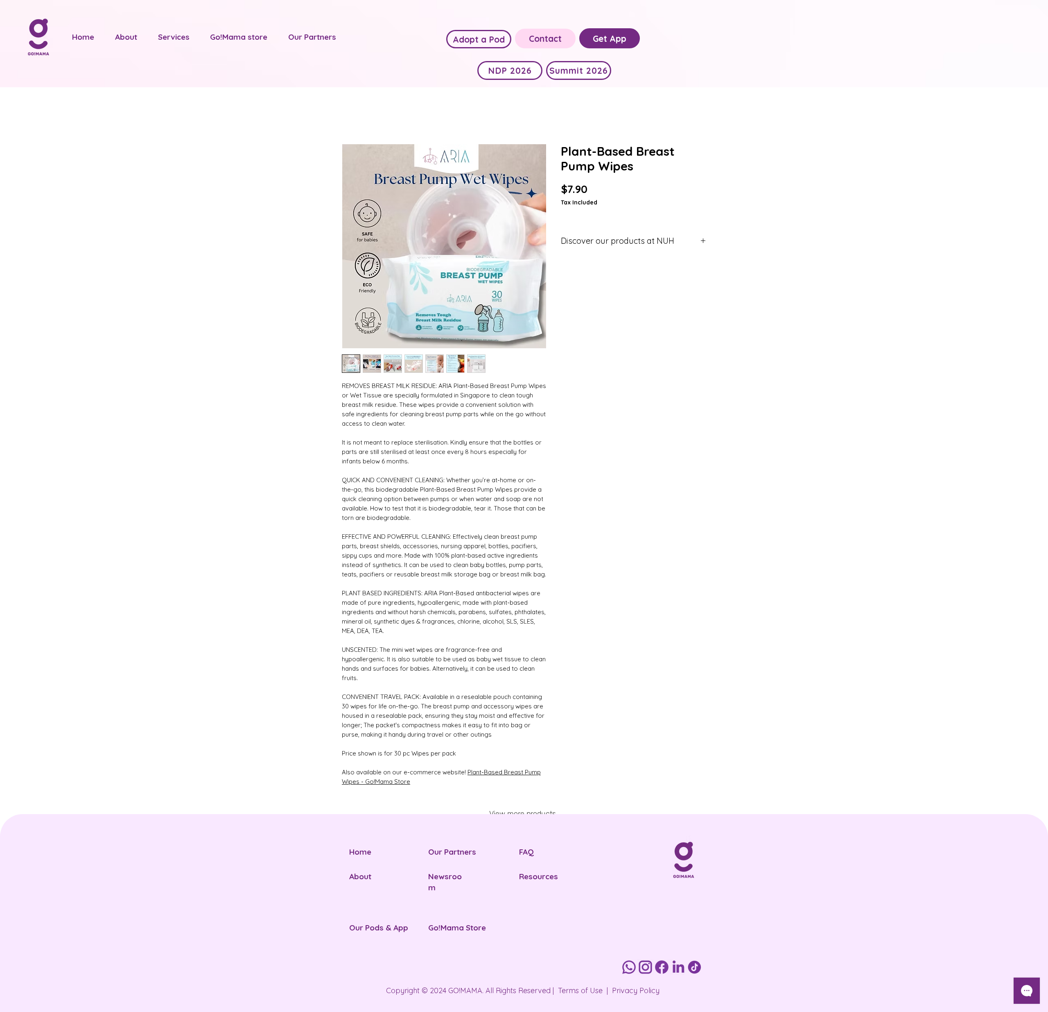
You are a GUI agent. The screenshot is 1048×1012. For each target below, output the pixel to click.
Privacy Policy (636, 990)
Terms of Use (580, 990)
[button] (126, 37)
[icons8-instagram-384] (645, 967)
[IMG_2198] (694, 967)
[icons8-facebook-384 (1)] (662, 967)
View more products (522, 813)
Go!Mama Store (457, 928)
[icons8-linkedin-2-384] (678, 967)
